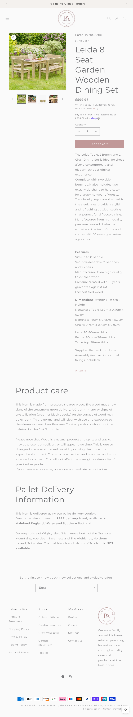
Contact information (113, 709)
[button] (7, 18)
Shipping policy (91, 709)
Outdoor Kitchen (49, 617)
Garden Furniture (49, 625)
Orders (72, 625)
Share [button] (82, 370)
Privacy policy (78, 705)
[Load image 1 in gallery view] (21, 99)
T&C (95, 108)
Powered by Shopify (57, 705)
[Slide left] (12, 99)
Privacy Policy (18, 636)
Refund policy (96, 705)
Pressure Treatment (15, 619)
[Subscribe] (93, 588)
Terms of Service (19, 652)
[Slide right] (62, 99)
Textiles (43, 652)
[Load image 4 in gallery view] (53, 99)
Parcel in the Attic (36, 705)
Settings (73, 632)
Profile (72, 617)
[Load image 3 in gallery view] (42, 99)
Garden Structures (45, 643)
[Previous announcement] (7, 4)
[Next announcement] (126, 4)
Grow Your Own (48, 632)
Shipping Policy (19, 629)
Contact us (75, 640)
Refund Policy (18, 644)
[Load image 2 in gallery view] (32, 99)
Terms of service (115, 705)
